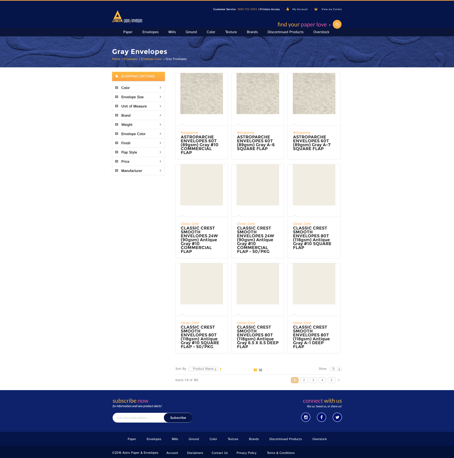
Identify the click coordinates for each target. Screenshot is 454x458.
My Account (300, 9)
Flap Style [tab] (129, 152)
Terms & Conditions (281, 453)
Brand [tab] (126, 115)
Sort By (180, 369)
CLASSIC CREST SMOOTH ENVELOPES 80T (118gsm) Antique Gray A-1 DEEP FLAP (311, 337)
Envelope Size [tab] (132, 97)
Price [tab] (125, 161)
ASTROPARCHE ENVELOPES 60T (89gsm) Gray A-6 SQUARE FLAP (256, 143)
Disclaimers (195, 453)
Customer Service (224, 9)
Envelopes (131, 59)
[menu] (227, 32)
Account (172, 453)
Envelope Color (152, 59)
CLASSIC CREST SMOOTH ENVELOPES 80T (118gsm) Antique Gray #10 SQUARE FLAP (312, 238)
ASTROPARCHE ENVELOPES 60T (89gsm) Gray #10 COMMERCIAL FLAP (199, 145)
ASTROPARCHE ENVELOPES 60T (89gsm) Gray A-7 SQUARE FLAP (312, 143)
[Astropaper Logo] (127, 17)
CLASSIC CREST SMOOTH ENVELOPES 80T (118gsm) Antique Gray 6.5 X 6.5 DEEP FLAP (258, 337)
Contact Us (220, 453)
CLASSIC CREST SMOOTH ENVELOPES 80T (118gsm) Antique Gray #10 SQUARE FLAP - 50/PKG (200, 337)
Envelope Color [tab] (133, 134)
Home (116, 59)
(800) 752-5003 (247, 9)
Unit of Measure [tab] (134, 106)
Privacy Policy (246, 453)
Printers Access (270, 9)
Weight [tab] (126, 124)
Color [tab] (125, 88)
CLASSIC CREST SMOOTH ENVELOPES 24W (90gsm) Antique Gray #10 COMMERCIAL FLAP (199, 239)
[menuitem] (127, 32)
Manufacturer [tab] (131, 171)
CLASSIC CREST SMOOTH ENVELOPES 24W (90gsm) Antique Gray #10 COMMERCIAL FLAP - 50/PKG (255, 239)
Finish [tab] (126, 143)
